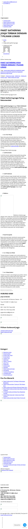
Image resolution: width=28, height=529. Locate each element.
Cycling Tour (6, 358)
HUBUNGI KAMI (7, 26)
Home (4, 40)
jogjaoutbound (6, 53)
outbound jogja (15, 146)
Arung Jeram (6, 357)
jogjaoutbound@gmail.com (10, 2)
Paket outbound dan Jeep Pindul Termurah (14, 398)
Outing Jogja (4, 77)
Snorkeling (6, 370)
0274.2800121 (6, 3)
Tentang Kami (6, 20)
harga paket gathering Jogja (11, 70)
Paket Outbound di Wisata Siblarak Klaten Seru (15, 387)
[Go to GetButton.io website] (25, 527)
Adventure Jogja (10, 76)
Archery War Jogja (7, 355)
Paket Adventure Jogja (9, 23)
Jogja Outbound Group (6, 515)
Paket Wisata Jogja (8, 25)
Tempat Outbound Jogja (7, 330)
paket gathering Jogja (14, 72)
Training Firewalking (8, 372)
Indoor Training (7, 361)
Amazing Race (6, 354)
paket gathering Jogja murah (12, 72)
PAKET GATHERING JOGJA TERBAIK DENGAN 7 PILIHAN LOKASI (12, 64)
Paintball (5, 367)
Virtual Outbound (7, 375)
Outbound (23, 76)
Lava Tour (5, 363)
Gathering (17, 76)
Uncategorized (7, 373)
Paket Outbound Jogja (9, 22)
